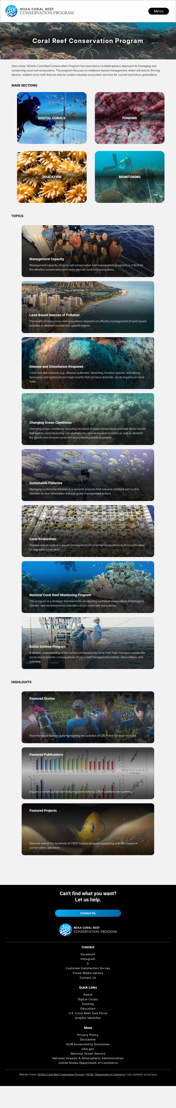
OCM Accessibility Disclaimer (88, 1044)
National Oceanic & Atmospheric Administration (88, 1058)
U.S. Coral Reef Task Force (88, 1013)
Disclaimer (88, 1039)
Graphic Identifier (88, 1018)
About (87, 994)
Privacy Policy (88, 1035)
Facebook (88, 954)
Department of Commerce (110, 1074)
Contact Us (88, 913)
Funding (88, 1004)
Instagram (88, 959)
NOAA (89, 1074)
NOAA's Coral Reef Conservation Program (61, 1074)
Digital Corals (88, 999)
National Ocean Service (88, 1053)
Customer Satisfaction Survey (88, 968)
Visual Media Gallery (88, 973)
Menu (158, 11)
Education (88, 1008)
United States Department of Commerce (88, 1063)
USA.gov (88, 1049)
